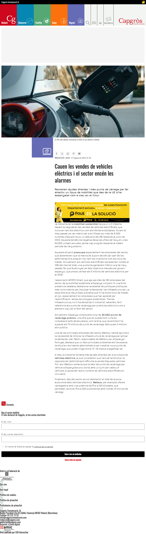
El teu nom (6, 422)
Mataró (4, 22)
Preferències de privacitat (11, 505)
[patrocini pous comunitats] (92, 212)
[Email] (79, 153)
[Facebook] (56, 153)
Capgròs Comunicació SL (10, 2)
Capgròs (128, 21)
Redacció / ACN (62, 158)
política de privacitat (43, 446)
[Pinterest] (73, 153)
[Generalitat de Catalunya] (73, 476)
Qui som (3, 484)
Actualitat (42, 147)
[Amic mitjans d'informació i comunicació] (73, 528)
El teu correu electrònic (12, 434)
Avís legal (4, 489)
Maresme (22, 22)
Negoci (72, 22)
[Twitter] (62, 153)
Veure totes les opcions (73, 459)
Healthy (38, 22)
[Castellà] (100, 15)
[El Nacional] (143, 2)
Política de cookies (8, 495)
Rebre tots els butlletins (73, 454)
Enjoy (54, 22)
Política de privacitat (9, 500)
